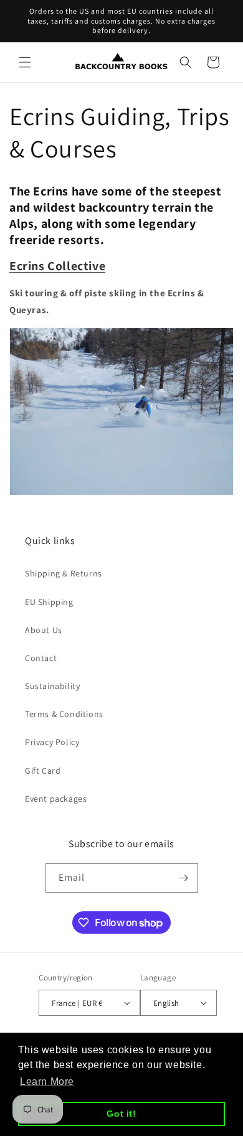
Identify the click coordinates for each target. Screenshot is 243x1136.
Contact (41, 658)
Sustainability (52, 686)
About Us (43, 630)
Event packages (56, 798)
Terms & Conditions (64, 714)
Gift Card (42, 770)
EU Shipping (49, 602)
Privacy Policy (52, 742)
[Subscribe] (184, 878)
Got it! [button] (121, 1114)
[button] (25, 62)
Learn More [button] (47, 1081)
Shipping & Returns (63, 573)
